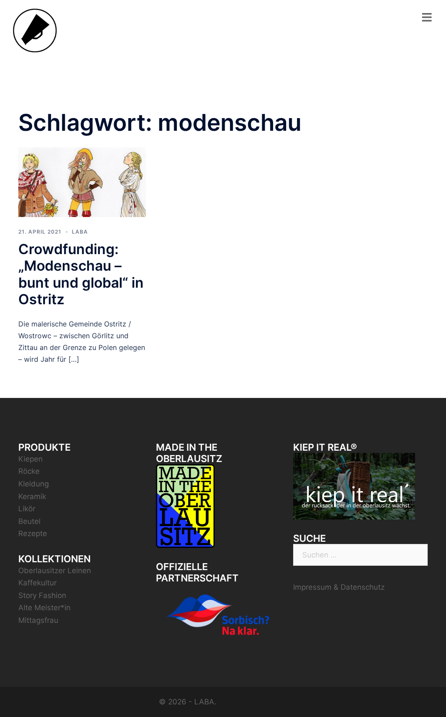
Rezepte (32, 533)
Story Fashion (42, 595)
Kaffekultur (37, 582)
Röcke (29, 471)
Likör (26, 508)
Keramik (32, 496)
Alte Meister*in (44, 607)
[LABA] (35, 30)
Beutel (29, 521)
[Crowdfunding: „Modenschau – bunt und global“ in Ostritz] (82, 181)
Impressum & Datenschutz (339, 587)
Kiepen (30, 459)
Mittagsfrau (38, 620)
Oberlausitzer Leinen (54, 570)
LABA (80, 231)
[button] (427, 12)
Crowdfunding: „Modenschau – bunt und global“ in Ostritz (81, 274)
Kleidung (33, 483)
